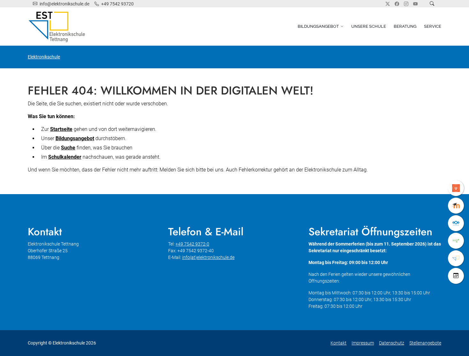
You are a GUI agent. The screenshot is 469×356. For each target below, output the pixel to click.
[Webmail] (456, 241)
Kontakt (338, 342)
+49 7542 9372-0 (192, 243)
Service (432, 26)
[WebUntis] (456, 188)
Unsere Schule (368, 26)
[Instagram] (406, 4)
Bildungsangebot (318, 26)
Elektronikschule (44, 56)
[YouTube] (415, 4)
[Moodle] (456, 206)
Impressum (363, 342)
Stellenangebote (425, 342)
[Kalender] (456, 276)
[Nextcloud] (456, 223)
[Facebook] (397, 4)
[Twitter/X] (387, 4)
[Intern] (456, 258)
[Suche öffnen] (432, 3)
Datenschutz (391, 342)
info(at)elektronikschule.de (208, 257)
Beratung (405, 26)
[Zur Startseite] (58, 26)
